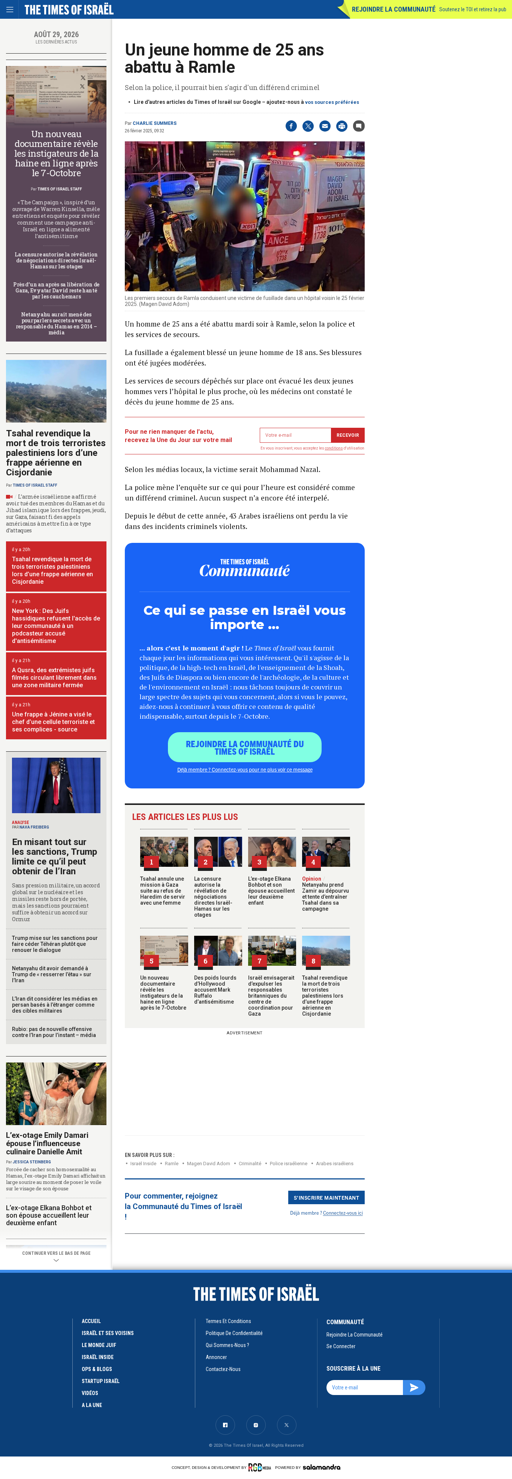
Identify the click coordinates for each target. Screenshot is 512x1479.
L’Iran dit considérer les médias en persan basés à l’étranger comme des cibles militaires (54, 1005)
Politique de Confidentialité (234, 1333)
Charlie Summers (155, 123)
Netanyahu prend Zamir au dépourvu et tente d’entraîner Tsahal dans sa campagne (325, 894)
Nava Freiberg (34, 827)
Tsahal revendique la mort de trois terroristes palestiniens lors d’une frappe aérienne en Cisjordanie (324, 996)
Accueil (91, 1321)
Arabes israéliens (334, 1163)
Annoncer (216, 1357)
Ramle (171, 1163)
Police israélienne (288, 1163)
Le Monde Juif (99, 1345)
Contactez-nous (223, 1369)
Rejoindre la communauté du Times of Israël (245, 747)
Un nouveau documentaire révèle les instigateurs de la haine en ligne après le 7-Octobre (163, 993)
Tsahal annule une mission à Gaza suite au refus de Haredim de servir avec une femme (162, 891)
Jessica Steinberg (32, 1162)
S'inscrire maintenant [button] (326, 1197)
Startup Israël (101, 1381)
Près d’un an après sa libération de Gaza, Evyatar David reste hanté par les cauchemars (56, 290)
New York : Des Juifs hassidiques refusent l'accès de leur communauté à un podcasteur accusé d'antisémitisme (56, 625)
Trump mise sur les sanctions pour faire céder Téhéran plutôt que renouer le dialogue (55, 944)
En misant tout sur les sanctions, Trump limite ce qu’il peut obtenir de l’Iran (54, 857)
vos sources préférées (332, 102)
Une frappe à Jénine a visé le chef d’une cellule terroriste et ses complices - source (53, 722)
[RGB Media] (261, 1467)
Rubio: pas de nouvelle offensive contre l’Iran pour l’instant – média (54, 1032)
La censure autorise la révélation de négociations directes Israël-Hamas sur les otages (213, 897)
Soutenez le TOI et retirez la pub (472, 9)
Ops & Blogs (97, 1369)
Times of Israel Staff (59, 189)
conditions (334, 448)
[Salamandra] (321, 1467)
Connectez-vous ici (343, 1212)
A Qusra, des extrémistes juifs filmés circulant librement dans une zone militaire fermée (54, 678)
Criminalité (250, 1163)
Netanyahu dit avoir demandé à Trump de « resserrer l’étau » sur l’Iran (51, 974)
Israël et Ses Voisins (108, 1333)
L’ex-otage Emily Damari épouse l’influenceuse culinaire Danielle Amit (47, 1143)
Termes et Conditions (228, 1321)
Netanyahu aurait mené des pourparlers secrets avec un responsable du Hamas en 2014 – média (56, 323)
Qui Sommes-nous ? (227, 1345)
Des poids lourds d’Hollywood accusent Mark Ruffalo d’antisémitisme (215, 990)
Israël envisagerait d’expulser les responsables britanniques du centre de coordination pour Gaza (271, 996)
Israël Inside (143, 1163)
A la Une (92, 1405)
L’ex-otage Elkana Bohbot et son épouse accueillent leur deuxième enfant (271, 891)
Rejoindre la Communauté (394, 9)
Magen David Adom (208, 1163)
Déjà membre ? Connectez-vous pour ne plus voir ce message (245, 769)
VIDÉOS (90, 1393)
